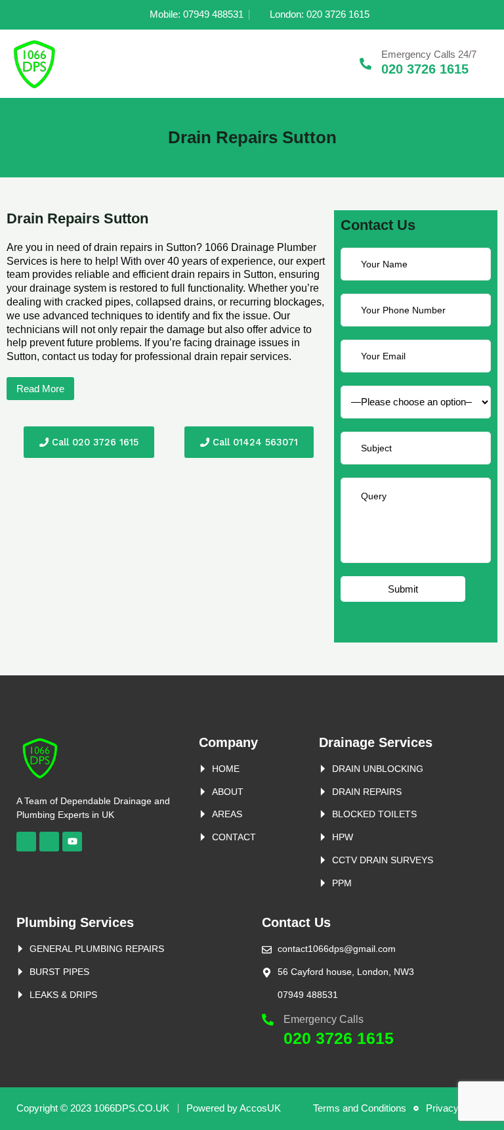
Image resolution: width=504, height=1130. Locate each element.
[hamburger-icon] (331, 63)
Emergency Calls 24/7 (428, 54)
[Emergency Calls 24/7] (365, 64)
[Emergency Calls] (268, 1020)
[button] (40, 388)
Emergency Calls (324, 1019)
